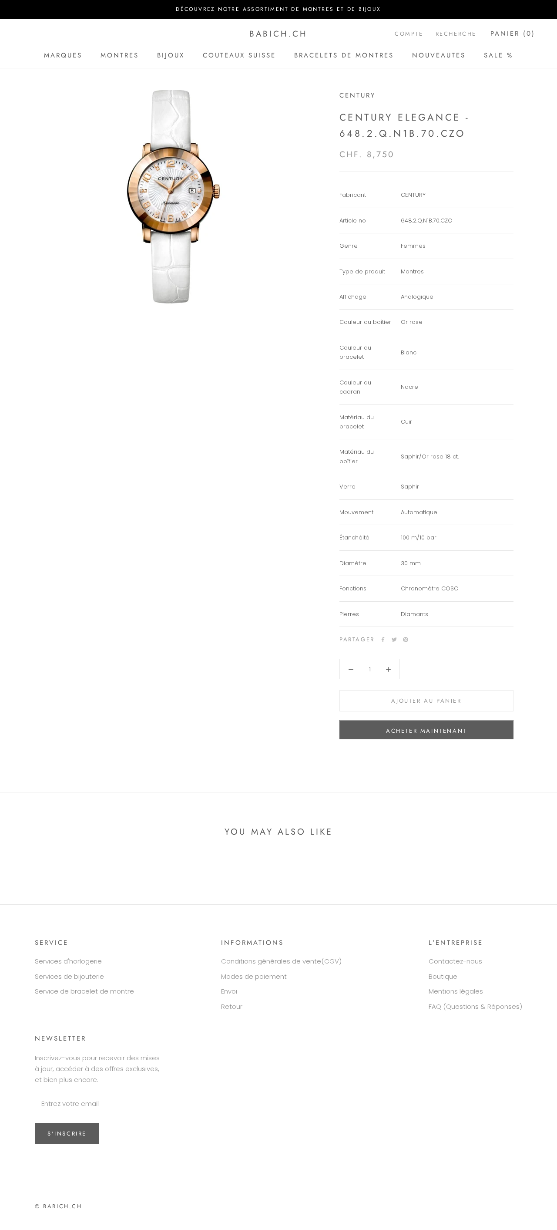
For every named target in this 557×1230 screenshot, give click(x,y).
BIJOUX (171, 55)
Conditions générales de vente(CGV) (281, 961)
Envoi (229, 991)
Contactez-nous (455, 961)
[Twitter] (394, 639)
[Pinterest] (405, 639)
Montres (120, 55)
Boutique (443, 976)
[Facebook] (383, 639)
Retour (231, 1006)
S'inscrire (67, 1133)
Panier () (512, 33)
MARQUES (63, 55)
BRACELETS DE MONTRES (344, 55)
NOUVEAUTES (439, 55)
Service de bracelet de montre (84, 991)
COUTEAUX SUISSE (239, 55)
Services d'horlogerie (68, 961)
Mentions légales (456, 991)
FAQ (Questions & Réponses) (475, 1006)
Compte (409, 34)
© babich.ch (58, 1206)
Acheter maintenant (426, 731)
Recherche (456, 34)
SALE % (498, 55)
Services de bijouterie (69, 976)
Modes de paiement (254, 976)
